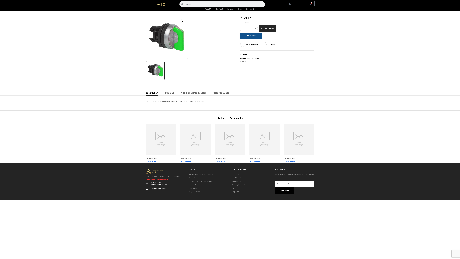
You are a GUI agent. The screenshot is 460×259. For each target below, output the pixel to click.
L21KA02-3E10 (254, 161)
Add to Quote (251, 36)
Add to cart (268, 28)
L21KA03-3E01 (220, 161)
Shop (240, 9)
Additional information (194, 92)
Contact (219, 9)
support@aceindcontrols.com (157, 179)
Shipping (169, 92)
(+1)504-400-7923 (158, 188)
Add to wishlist (252, 44)
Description (152, 92)
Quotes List (250, 9)
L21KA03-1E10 (151, 161)
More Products (221, 92)
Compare (231, 9)
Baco (247, 22)
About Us (208, 9)
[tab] (152, 93)
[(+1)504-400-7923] (147, 188)
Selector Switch (254, 58)
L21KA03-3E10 (185, 161)
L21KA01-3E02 (289, 161)
